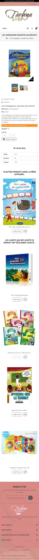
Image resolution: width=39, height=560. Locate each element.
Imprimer (7, 102)
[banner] (20, 1)
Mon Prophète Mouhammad (19, 295)
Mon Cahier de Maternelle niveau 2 (19, 227)
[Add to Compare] (25, 231)
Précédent (7, 88)
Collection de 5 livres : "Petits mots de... (19, 353)
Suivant (32, 88)
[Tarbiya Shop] (20, 15)
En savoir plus (20, 148)
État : (3, 112)
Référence (5, 109)
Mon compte (7, 530)
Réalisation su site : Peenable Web (19, 550)
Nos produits (7, 525)
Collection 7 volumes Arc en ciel (19, 468)
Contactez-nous (19, 547)
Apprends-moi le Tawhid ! (19, 410)
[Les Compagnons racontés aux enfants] (14, 87)
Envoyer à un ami (9, 99)
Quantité (4, 132)
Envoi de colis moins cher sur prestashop (14, 556)
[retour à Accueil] (7, 38)
